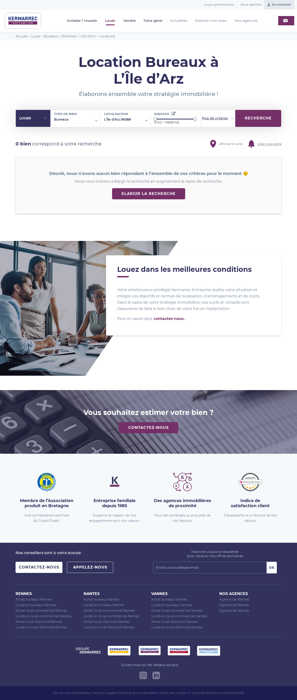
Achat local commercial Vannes (177, 610)
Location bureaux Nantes (104, 605)
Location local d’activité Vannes (176, 627)
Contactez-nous (148, 427)
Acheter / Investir (82, 21)
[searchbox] (72, 119)
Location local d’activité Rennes (41, 627)
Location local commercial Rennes (44, 616)
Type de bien (65, 114)
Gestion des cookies (172, 693)
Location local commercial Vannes (179, 616)
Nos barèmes (80, 693)
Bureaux (51, 36)
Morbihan (69, 36)
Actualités (178, 20)
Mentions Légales (104, 693)
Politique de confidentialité (137, 693)
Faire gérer (153, 21)
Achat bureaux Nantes (101, 599)
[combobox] (33, 118)
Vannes (159, 594)
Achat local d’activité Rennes (39, 622)
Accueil (21, 36)
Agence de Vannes (234, 610)
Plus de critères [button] (215, 118)
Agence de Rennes (234, 599)
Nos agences (246, 20)
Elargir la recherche (149, 193)
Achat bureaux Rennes (34, 599)
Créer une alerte (269, 144)
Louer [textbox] (25, 118)
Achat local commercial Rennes (41, 610)
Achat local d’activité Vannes (174, 622)
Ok (271, 567)
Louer (110, 21)
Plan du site (61, 693)
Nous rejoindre (251, 4)
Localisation (116, 114)
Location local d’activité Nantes (109, 627)
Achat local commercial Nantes (109, 610)
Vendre (129, 21)
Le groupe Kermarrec (219, 4)
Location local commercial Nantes (111, 616)
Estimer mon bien (211, 20)
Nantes (92, 594)
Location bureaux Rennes (36, 605)
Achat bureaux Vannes (169, 599)
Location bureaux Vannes (171, 605)
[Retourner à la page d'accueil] (23, 20)
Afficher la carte (231, 144)
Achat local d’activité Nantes (107, 622)
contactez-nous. (169, 318)
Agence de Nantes (234, 605)
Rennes (24, 594)
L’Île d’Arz (88, 36)
